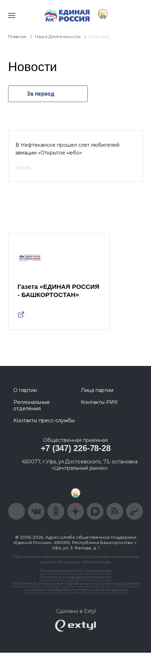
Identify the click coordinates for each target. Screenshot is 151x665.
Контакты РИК (99, 402)
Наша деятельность (58, 36)
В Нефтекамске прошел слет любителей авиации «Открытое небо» (67, 149)
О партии (25, 390)
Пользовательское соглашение (75, 570)
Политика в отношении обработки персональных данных (75, 583)
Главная (17, 36)
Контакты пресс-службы (44, 420)
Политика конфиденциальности (75, 577)
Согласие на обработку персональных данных (75, 589)
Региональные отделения (31, 405)
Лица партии (97, 390)
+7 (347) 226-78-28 (76, 448)
